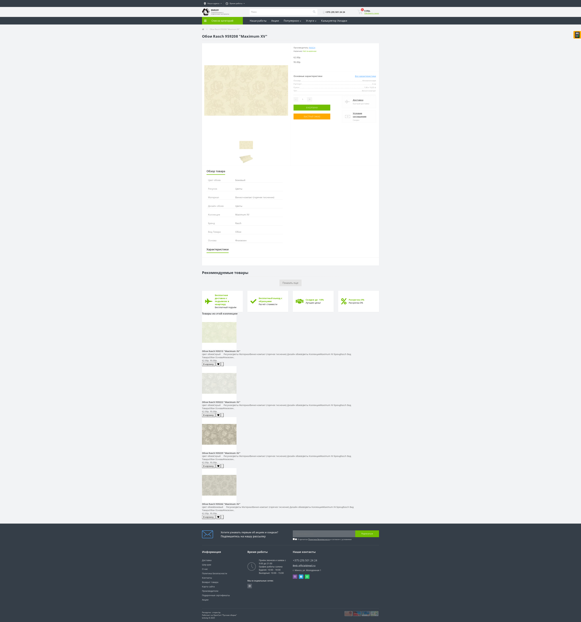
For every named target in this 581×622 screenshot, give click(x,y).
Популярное (291, 20)
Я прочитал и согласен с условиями (325, 539)
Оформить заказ (371, 13)
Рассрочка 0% (356, 299)
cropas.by (216, 612)
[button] (213, 3)
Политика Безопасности (319, 539)
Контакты (207, 577)
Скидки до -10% (315, 299)
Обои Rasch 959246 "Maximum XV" (221, 504)
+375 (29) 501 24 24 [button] (305, 560)
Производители (210, 590)
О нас (205, 569)
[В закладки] (218, 364)
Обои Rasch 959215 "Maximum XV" (221, 351)
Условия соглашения (359, 115)
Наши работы (258, 20)
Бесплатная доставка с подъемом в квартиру (222, 300)
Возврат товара (210, 582)
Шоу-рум (206, 564)
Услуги (310, 20)
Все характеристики (365, 76)
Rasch (312, 47)
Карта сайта (208, 586)
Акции (275, 20)
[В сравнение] (222, 364)
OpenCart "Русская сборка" (225, 615)
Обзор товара (216, 171)
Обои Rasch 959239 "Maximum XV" (221, 453)
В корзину (303, 107)
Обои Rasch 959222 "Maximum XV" (221, 402)
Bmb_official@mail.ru (304, 565)
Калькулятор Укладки (334, 20)
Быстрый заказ (303, 116)
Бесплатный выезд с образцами (270, 300)
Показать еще (290, 283)
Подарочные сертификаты (216, 595)
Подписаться (367, 533)
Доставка (358, 100)
